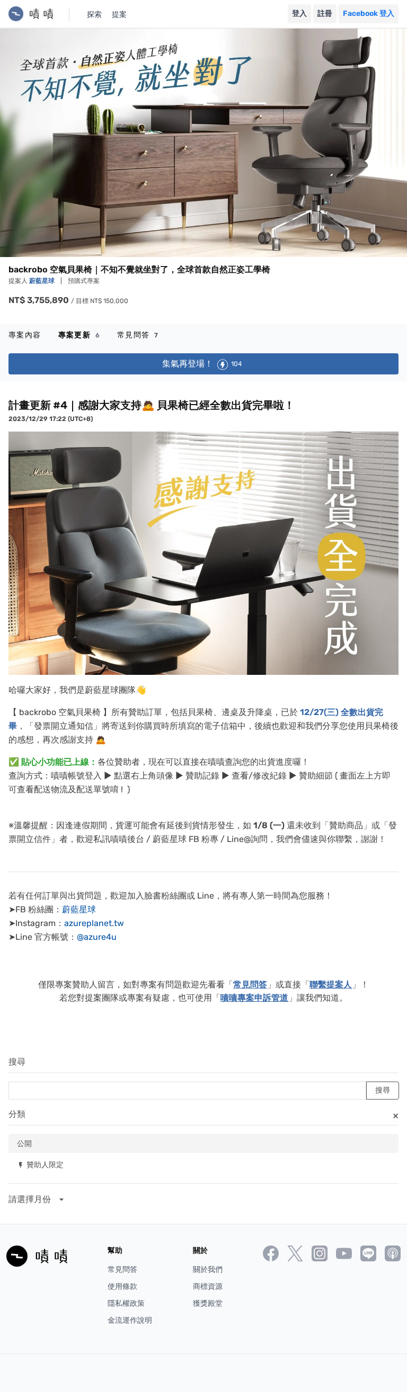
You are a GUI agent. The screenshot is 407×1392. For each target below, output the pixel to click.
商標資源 (208, 1286)
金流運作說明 (130, 1320)
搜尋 (16, 1062)
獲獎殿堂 (208, 1303)
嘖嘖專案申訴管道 (254, 998)
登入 (299, 13)
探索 (94, 14)
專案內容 (24, 335)
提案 (119, 14)
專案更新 (79, 335)
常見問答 (137, 335)
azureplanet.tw (94, 923)
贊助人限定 (40, 1164)
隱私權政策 (126, 1303)
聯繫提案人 (330, 984)
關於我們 (208, 1269)
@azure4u (97, 937)
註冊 (324, 13)
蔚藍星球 (42, 281)
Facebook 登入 (368, 13)
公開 (24, 1143)
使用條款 (122, 1286)
